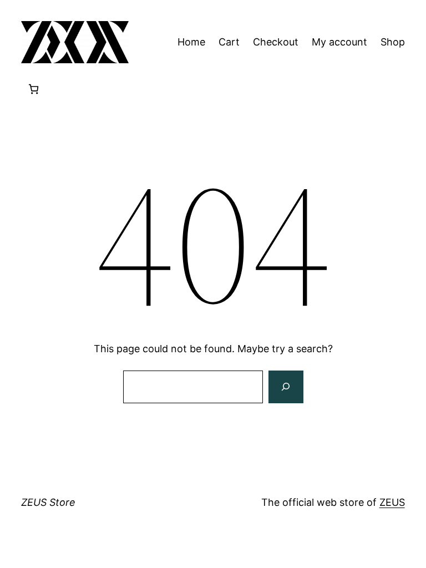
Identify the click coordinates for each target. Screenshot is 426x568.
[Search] (285, 387)
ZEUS (392, 502)
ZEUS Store (48, 502)
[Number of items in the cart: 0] (33, 89)
